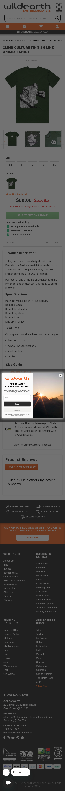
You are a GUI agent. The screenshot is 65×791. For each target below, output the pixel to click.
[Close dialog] (60, 375)
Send (17, 404)
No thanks (17, 410)
